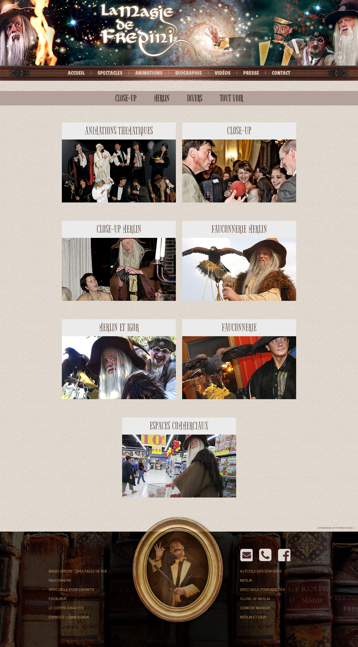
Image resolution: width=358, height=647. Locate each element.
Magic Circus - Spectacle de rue (78, 571)
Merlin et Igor (253, 617)
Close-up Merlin (255, 598)
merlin (162, 98)
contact (265, 555)
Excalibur (58, 598)
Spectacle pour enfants (71, 589)
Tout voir (231, 98)
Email (246, 555)
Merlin (246, 580)
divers (194, 98)
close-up (126, 98)
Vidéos (222, 73)
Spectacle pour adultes (262, 589)
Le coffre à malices (66, 608)
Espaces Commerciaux (69, 617)
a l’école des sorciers (261, 571)
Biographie (188, 73)
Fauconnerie (60, 580)
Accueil (76, 73)
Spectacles (109, 73)
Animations (148, 73)
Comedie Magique (255, 608)
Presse (251, 73)
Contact (281, 73)
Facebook (284, 555)
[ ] (336, 527)
